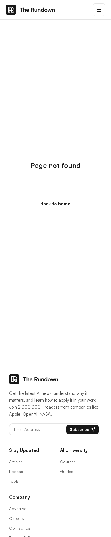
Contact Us (19, 528)
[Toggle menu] (99, 9)
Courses (68, 461)
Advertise (17, 508)
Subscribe (79, 429)
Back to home (55, 203)
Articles (16, 461)
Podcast (16, 471)
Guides (66, 471)
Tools (14, 481)
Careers (16, 518)
